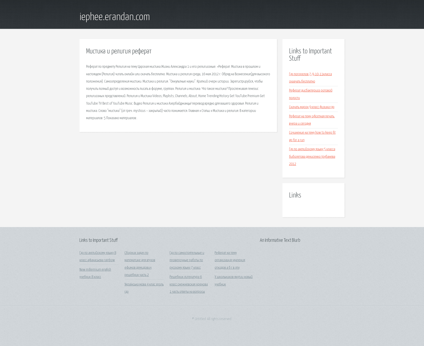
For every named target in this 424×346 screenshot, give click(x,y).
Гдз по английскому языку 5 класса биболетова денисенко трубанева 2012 (312, 156)
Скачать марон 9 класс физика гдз (311, 107)
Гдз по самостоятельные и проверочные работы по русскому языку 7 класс (187, 260)
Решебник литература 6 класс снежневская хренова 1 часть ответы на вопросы (189, 284)
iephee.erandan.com (115, 17)
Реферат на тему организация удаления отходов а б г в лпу (230, 260)
